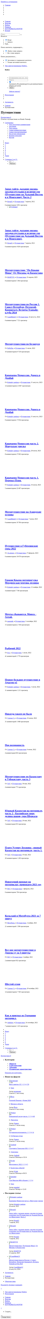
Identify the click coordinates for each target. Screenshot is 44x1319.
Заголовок (12, 126)
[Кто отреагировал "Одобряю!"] (13, 207)
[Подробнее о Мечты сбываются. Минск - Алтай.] (24, 601)
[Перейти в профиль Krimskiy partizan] (15, 1197)
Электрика (14, 1152)
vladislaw (10, 1022)
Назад (7, 143)
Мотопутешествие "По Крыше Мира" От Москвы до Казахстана (24, 271)
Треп (12, 1088)
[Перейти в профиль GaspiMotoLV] (14, 1256)
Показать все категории (13, 1073)
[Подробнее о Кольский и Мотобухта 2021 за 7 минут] (24, 902)
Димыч (16, 1123)
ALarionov (10, 553)
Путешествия (19, 201)
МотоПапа (11, 923)
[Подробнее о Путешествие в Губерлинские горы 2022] (24, 533)
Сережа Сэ (11, 718)
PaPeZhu (10, 348)
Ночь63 (9, 201)
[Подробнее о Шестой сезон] (24, 971)
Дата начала (13, 128)
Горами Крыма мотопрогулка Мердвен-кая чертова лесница (22, 581)
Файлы (7, 25)
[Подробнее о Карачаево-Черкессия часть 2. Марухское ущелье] (24, 430)
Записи (9, 42)
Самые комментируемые (17, 130)
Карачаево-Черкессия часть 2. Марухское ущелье (22, 445)
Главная (7, 21)
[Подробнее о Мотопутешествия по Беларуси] (24, 331)
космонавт (17, 1091)
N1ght (16, 1171)
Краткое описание (15, 135)
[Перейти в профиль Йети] (11, 1097)
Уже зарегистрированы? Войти (16, 66)
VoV (8, 784)
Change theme (6, 1317)
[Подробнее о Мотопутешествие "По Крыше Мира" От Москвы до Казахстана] (24, 257)
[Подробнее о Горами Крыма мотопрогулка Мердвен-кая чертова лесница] (24, 567)
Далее (7, 156)
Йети (15, 1107)
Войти (12, 88)
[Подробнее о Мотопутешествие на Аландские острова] (24, 498)
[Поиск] (21, 34)
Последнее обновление (17, 134)
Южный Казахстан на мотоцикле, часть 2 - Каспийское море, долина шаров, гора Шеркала (24, 813)
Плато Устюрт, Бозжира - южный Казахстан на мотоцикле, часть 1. (23, 849)
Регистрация (9, 95)
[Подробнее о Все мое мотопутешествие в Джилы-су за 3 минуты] (24, 937)
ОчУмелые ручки (17, 1136)
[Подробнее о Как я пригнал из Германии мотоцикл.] (24, 1002)
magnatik (10, 621)
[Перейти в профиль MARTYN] (13, 1242)
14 (33, 1132)
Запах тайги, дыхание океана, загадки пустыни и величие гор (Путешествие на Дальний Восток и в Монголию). (24, 234)
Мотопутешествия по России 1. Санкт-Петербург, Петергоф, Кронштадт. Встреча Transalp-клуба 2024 (22, 308)
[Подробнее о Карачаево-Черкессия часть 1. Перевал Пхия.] (24, 464)
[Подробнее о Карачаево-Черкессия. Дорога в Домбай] (24, 362)
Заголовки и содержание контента (19, 60)
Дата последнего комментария (19, 124)
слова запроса (13, 53)
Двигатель (14, 1120)
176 (28, 1084)
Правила (8, 27)
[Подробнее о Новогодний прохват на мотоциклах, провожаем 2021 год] (24, 868)
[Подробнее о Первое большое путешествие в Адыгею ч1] (24, 666)
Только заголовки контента (16, 62)
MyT (8, 889)
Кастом (11, 137)
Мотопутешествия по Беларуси (22, 344)
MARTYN (10, 277)
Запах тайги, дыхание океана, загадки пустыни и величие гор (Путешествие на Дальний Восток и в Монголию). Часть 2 (24, 193)
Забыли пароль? (14, 91)
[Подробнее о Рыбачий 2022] (24, 635)
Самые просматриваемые (18, 132)
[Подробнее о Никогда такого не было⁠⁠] (24, 700)
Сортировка (9, 123)
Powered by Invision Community (11, 1285)
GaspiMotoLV (11, 317)
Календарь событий (17, 1168)
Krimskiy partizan (13, 382)
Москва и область (17, 1104)
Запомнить (13, 84)
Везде (9, 40)
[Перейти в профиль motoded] (12, 1177)
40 (34, 1116)
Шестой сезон (12, 984)
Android (16, 1155)
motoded (16, 1187)
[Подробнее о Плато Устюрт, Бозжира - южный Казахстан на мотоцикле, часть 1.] (24, 834)
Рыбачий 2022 (13, 648)
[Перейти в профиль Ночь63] (12, 1210)
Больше (7, 30)
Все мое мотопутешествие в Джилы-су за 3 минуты (20, 951)
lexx (8, 653)
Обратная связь (10, 1281)
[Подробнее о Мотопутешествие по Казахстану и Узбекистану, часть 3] (24, 763)
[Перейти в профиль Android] (12, 1145)
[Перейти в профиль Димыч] (12, 1113)
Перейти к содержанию (9, 2)
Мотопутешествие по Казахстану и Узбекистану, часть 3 (23, 778)
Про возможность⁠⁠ (14, 745)
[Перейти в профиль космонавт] (13, 1081)
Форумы (8, 23)
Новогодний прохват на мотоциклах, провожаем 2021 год (23, 883)
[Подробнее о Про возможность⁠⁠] (24, 732)
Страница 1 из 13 (11, 159)
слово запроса (14, 51)
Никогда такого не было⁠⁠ (18, 714)
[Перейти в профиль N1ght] (12, 1161)
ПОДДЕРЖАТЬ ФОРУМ (13, 29)
